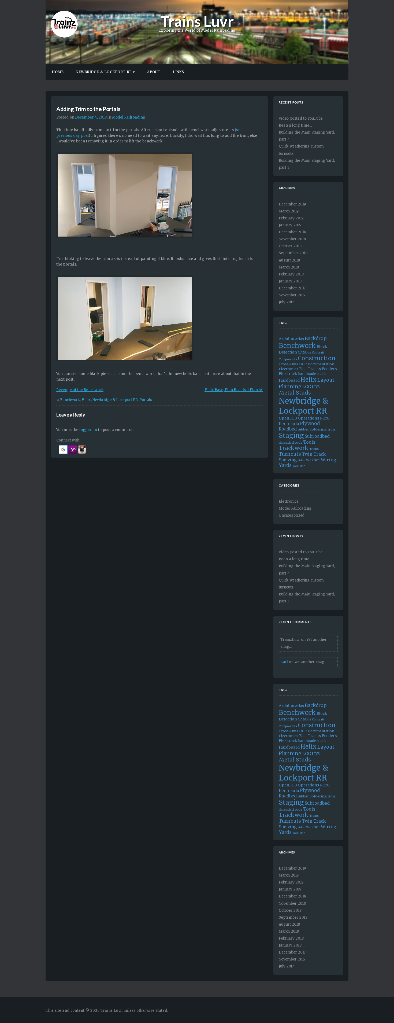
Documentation (321, 364)
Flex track (288, 373)
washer (313, 460)
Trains (314, 449)
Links (178, 72)
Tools (309, 442)
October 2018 (290, 246)
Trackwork (293, 448)
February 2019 (291, 218)
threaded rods (290, 442)
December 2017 (292, 288)
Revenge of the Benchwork (79, 390)
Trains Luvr (196, 21)
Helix (86, 400)
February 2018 (291, 274)
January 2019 (290, 225)
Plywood (310, 423)
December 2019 (292, 204)
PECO (325, 418)
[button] (63, 452)
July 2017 (286, 302)
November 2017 (292, 295)
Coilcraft (318, 352)
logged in (88, 430)
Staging (291, 435)
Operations (308, 418)
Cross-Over (288, 364)
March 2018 (289, 267)
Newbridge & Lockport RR (104, 72)
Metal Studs (295, 392)
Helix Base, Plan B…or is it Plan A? (234, 390)
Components (288, 359)
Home (58, 72)
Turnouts (290, 454)
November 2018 (292, 239)
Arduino (286, 338)
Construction (317, 358)
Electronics (288, 369)
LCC (306, 386)
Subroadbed (317, 436)
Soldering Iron (322, 429)
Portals (145, 400)
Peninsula (289, 423)
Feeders (329, 368)
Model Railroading (129, 117)
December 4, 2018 (91, 117)
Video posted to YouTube (301, 118)
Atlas (299, 339)
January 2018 (290, 281)
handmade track (312, 373)
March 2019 (289, 211)
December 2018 (292, 232)
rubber (303, 429)
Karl (284, 662)
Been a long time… (295, 125)
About (153, 72)
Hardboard (289, 380)
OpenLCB (288, 418)
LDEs (317, 386)
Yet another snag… (311, 662)
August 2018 (289, 260)
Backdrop (316, 338)
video (301, 460)
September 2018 (293, 253)
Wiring (328, 459)
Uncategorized (291, 515)
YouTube (298, 466)
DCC (303, 364)
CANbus (304, 352)
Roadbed (288, 429)
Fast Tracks (310, 368)
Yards (285, 465)
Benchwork (70, 400)
